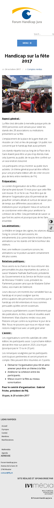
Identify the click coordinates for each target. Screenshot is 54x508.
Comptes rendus (34, 69)
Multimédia (6, 449)
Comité (4, 433)
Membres (5, 436)
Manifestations (8, 440)
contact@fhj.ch (7, 473)
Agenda (5, 453)
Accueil (4, 426)
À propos (5, 429)
